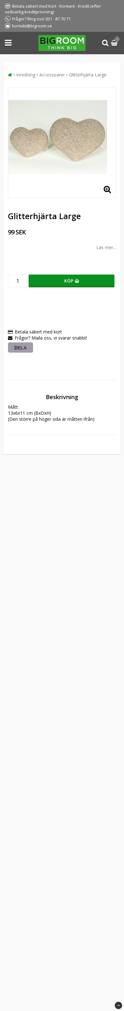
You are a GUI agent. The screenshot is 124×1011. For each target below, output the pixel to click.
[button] (115, 43)
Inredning (25, 75)
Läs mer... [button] (106, 247)
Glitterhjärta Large (88, 75)
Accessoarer (52, 75)
